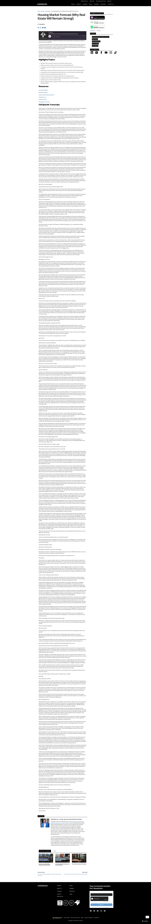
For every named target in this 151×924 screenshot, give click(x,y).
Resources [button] (103, 4)
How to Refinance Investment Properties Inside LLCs (75, 874)
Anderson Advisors (43, 99)
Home (39, 11)
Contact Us (110, 4)
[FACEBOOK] (101, 52)
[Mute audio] (52, 36)
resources (72, 891)
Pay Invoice (96, 917)
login (70, 894)
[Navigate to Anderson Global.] (58, 918)
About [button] (90, 4)
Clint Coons (94, 39)
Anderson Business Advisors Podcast (100, 37)
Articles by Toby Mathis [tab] (45, 851)
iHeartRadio (92, 30)
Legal (82, 917)
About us (59, 888)
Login (110, 1)
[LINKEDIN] (91, 52)
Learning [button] (96, 4)
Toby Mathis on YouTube (44, 101)
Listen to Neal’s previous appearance (46, 94)
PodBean (99, 30)
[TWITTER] (96, 52)
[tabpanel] (62, 861)
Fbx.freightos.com (42, 97)
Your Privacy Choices (75, 917)
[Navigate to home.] (42, 4)
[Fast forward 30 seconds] (58, 36)
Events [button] (73, 4)
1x (56, 36)
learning (71, 888)
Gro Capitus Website (43, 90)
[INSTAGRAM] (110, 52)
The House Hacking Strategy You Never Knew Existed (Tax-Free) (49, 875)
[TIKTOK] (115, 52)
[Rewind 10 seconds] (54, 36)
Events (71, 885)
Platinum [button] (85, 4)
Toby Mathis (47, 11)
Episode (42, 11)
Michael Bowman (96, 41)
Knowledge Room (102, 1)
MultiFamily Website (43, 92)
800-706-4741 (85, 1)
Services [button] (79, 4)
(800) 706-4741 (60, 896)
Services (59, 885)
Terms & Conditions (88, 917)
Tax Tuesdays (95, 43)
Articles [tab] (54, 851)
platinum (59, 891)
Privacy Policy (67, 917)
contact (59, 894)
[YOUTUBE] (106, 52)
